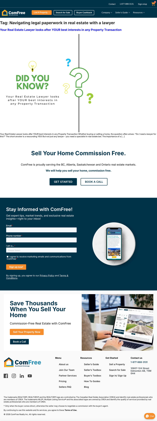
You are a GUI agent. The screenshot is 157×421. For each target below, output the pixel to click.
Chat (152, 416)
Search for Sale (117, 370)
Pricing (62, 381)
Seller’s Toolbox (92, 370)
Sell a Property (117, 364)
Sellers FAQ (65, 387)
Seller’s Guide (121, 13)
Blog (86, 387)
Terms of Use (71, 410)
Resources (138, 13)
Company (106, 13)
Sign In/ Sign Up (117, 375)
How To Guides (92, 381)
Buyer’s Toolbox (92, 375)
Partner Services (68, 375)
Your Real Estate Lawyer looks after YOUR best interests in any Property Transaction (61, 30)
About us (63, 364)
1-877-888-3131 (127, 4)
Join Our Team (66, 370)
